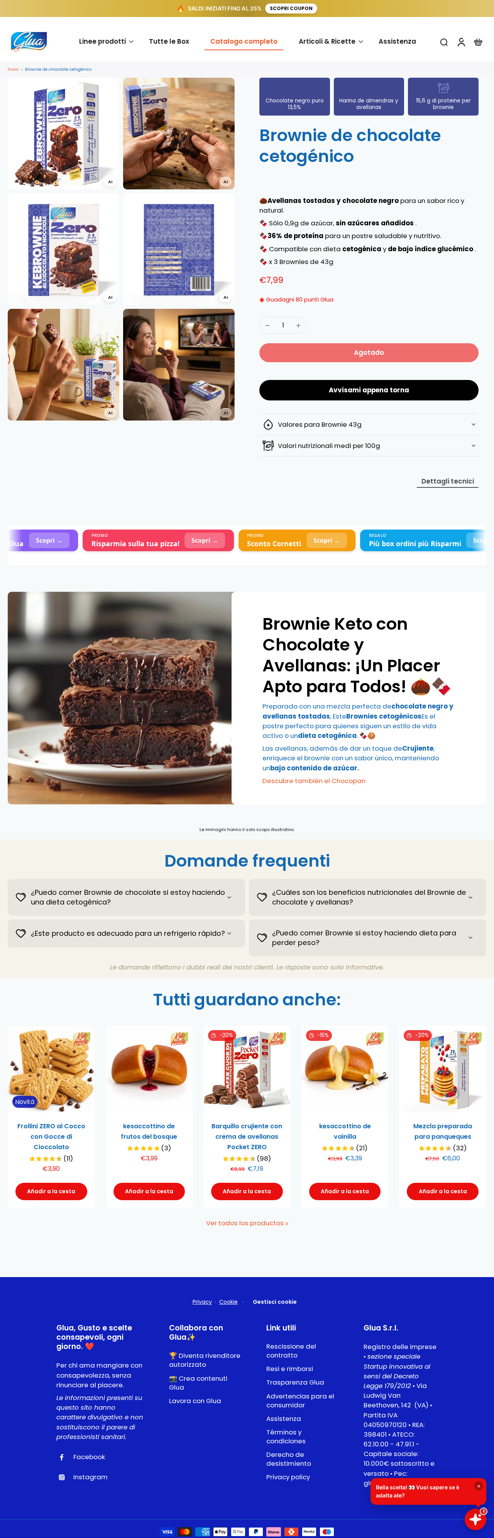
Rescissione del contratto (291, 1351)
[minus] (267, 325)
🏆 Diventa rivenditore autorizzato (204, 1360)
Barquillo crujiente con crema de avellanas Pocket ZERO (246, 1136)
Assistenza (283, 1418)
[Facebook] (64, 1457)
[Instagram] (64, 1477)
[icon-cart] (477, 41)
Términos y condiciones (286, 1437)
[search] (443, 41)
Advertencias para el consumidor (300, 1401)
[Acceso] (460, 41)
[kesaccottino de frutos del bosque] (149, 1069)
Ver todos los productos (245, 1223)
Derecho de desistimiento (288, 1459)
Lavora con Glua (195, 1401)
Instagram (90, 1477)
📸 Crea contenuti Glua (198, 1383)
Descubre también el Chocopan (313, 780)
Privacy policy (288, 1477)
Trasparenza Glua (295, 1382)
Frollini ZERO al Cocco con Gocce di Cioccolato (51, 1136)
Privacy (202, 1302)
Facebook (89, 1457)
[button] (369, 352)
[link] (286, 1223)
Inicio (13, 69)
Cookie (228, 1302)
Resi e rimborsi (289, 1368)
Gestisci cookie (275, 1302)
